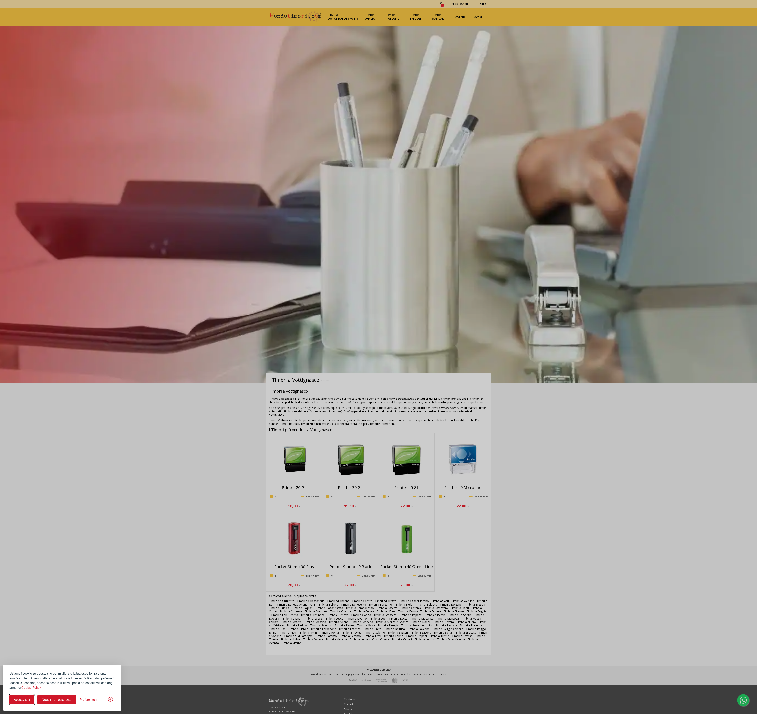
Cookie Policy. (31, 687)
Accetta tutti (22, 699)
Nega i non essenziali (57, 699)
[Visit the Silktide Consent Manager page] (110, 699)
